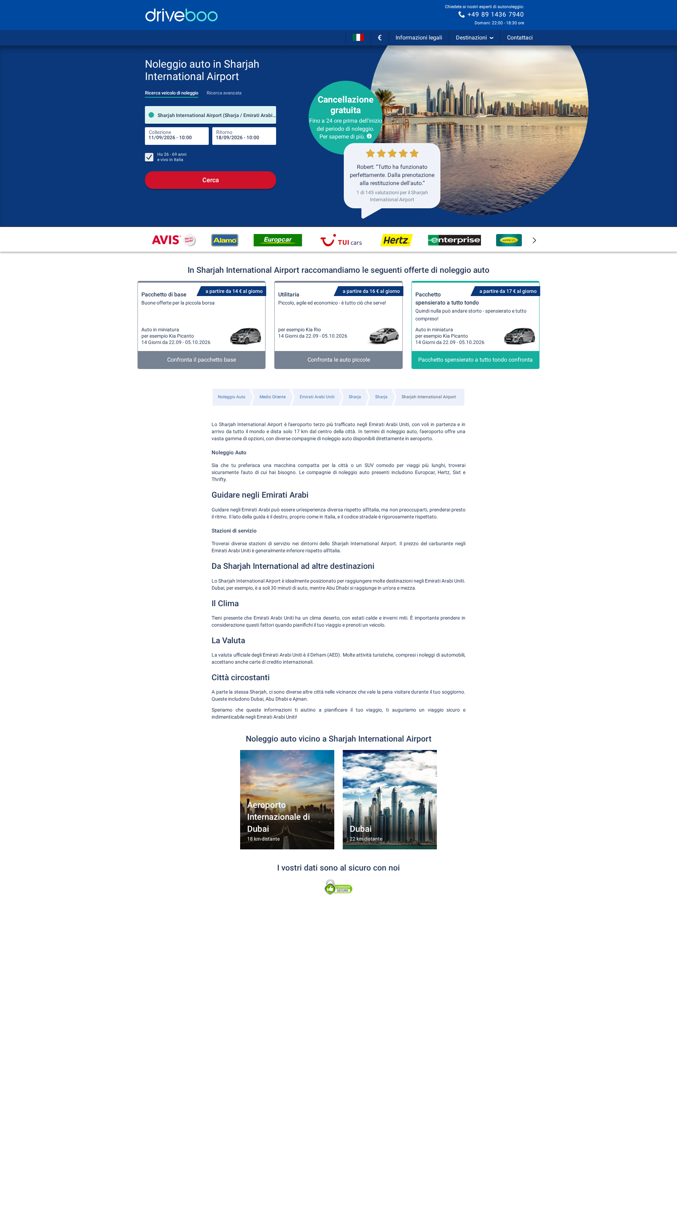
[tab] (171, 90)
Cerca (210, 180)
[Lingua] (358, 37)
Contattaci (520, 37)
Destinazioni (471, 37)
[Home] (181, 15)
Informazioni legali (419, 37)
